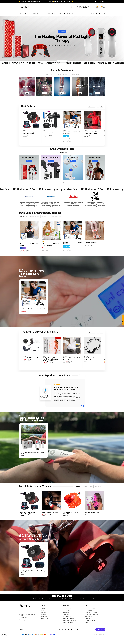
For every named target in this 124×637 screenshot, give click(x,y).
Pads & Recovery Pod (99, 486)
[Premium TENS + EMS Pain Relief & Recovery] (72, 126)
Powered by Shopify (102, 634)
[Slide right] (63, 99)
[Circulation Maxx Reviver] (94, 237)
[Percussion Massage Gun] (51, 126)
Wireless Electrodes (34, 216)
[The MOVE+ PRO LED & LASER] (51, 507)
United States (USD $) (98, 1)
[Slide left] (60, 99)
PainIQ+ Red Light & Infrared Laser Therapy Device (32, 453)
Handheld (85, 486)
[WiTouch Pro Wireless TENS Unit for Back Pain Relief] (51, 237)
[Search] (71, 7)
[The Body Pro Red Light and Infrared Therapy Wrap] (31, 126)
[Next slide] (66, 61)
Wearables (78, 486)
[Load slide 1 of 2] (61, 61)
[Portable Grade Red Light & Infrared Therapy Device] (92, 126)
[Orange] (43, 241)
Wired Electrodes (45, 216)
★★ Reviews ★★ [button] (122, 320)
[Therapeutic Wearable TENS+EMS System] (29, 237)
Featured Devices (23, 216)
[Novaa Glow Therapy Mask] (94, 507)
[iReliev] (25, 607)
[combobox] (58, 7)
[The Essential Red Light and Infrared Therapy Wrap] (72, 507)
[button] (102, 7)
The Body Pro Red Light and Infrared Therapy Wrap (33, 571)
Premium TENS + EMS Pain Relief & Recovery (33, 308)
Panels (91, 486)
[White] (20, 241)
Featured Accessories (56, 216)
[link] (46, 1)
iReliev (98, 634)
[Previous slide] (58, 61)
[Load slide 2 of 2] (63, 61)
